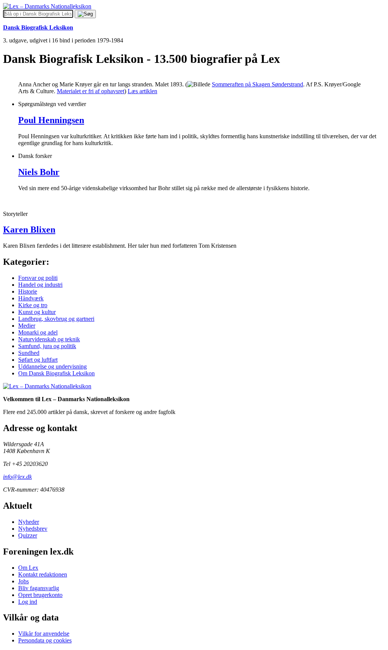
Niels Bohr (38, 172)
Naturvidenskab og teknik (49, 339)
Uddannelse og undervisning (52, 366)
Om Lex (28, 567)
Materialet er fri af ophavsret (90, 91)
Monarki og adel (38, 332)
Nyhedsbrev (32, 528)
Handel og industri (40, 284)
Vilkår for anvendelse (43, 633)
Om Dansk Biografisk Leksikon (56, 373)
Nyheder (28, 522)
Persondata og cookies (45, 640)
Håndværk (31, 298)
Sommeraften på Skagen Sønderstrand (257, 84)
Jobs (23, 581)
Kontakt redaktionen (42, 574)
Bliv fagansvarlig (38, 588)
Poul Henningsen (51, 120)
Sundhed (28, 353)
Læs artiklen (142, 91)
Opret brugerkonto (40, 595)
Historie (27, 291)
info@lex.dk (17, 476)
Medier (26, 325)
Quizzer (27, 535)
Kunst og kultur (37, 312)
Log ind (27, 601)
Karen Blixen (29, 229)
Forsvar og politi (38, 278)
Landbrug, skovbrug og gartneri (56, 319)
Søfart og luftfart (38, 359)
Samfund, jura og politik (47, 346)
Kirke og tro (32, 305)
